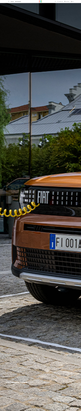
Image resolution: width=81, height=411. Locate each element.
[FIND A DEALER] (55, 1)
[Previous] (7, 409)
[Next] (10, 409)
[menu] (8, 1)
